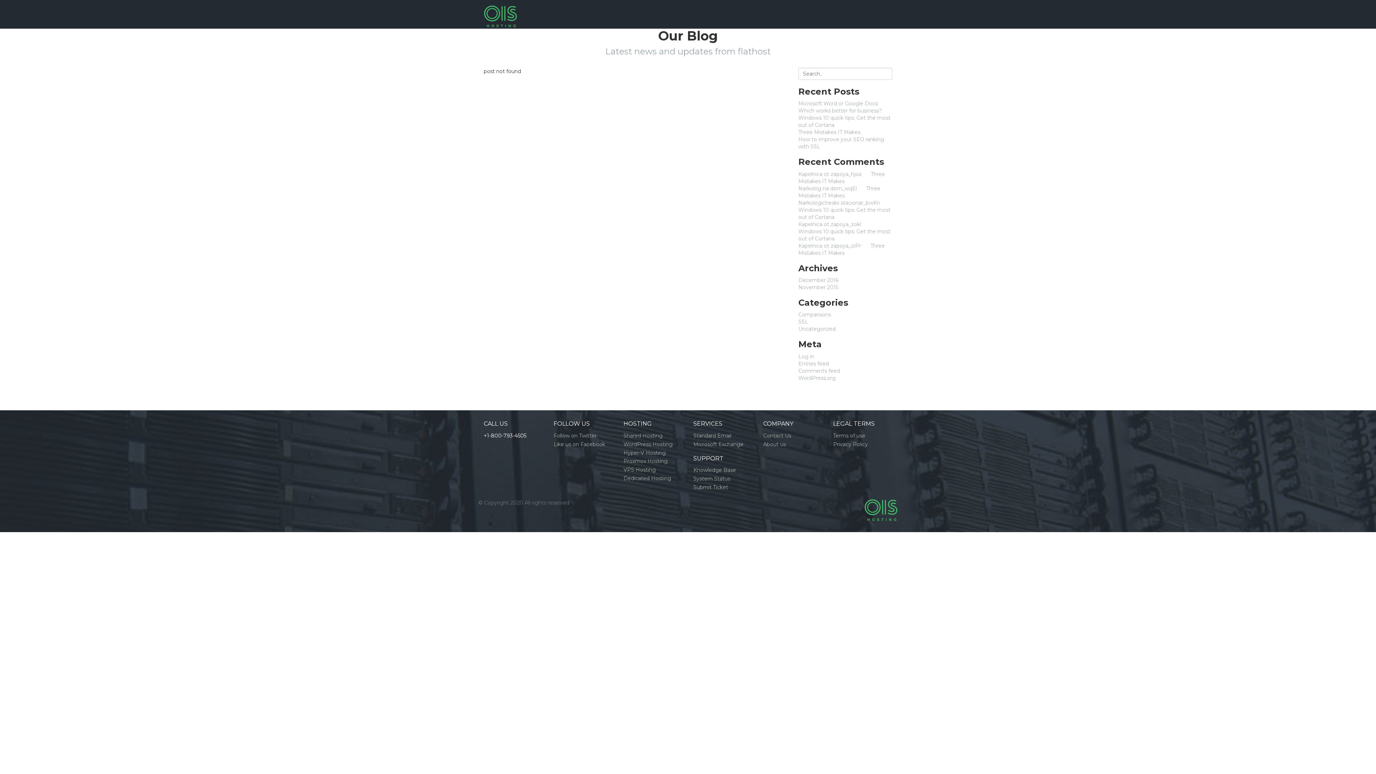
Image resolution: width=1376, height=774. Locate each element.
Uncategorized (817, 329)
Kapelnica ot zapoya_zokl (829, 224)
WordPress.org (817, 378)
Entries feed (813, 363)
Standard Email (712, 436)
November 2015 (818, 287)
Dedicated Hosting (647, 478)
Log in (806, 356)
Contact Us (777, 436)
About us (774, 444)
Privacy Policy (850, 444)
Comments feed (819, 371)
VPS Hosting (640, 470)
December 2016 (818, 280)
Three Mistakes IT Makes (829, 132)
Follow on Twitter (575, 436)
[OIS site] (500, 9)
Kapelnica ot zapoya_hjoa (829, 174)
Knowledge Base (714, 470)
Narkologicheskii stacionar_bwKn (839, 203)
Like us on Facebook (579, 444)
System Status (711, 479)
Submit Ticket (710, 487)
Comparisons (814, 314)
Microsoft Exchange (718, 444)
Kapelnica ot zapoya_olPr (829, 246)
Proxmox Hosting (646, 461)
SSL (803, 322)
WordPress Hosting (648, 444)
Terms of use (849, 436)
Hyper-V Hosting (645, 453)
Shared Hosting (643, 436)
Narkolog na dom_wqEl (827, 188)
